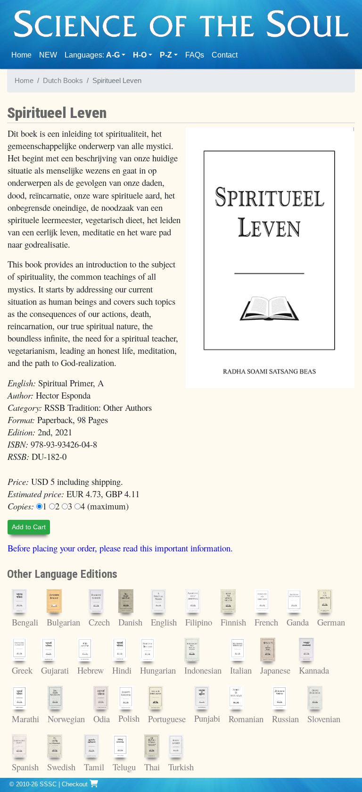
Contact (226, 54)
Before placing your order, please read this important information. (120, 548)
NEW (48, 55)
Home (23, 54)
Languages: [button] (92, 55)
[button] (142, 55)
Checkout (76, 784)
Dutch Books (63, 80)
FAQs (194, 55)
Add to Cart (29, 527)
